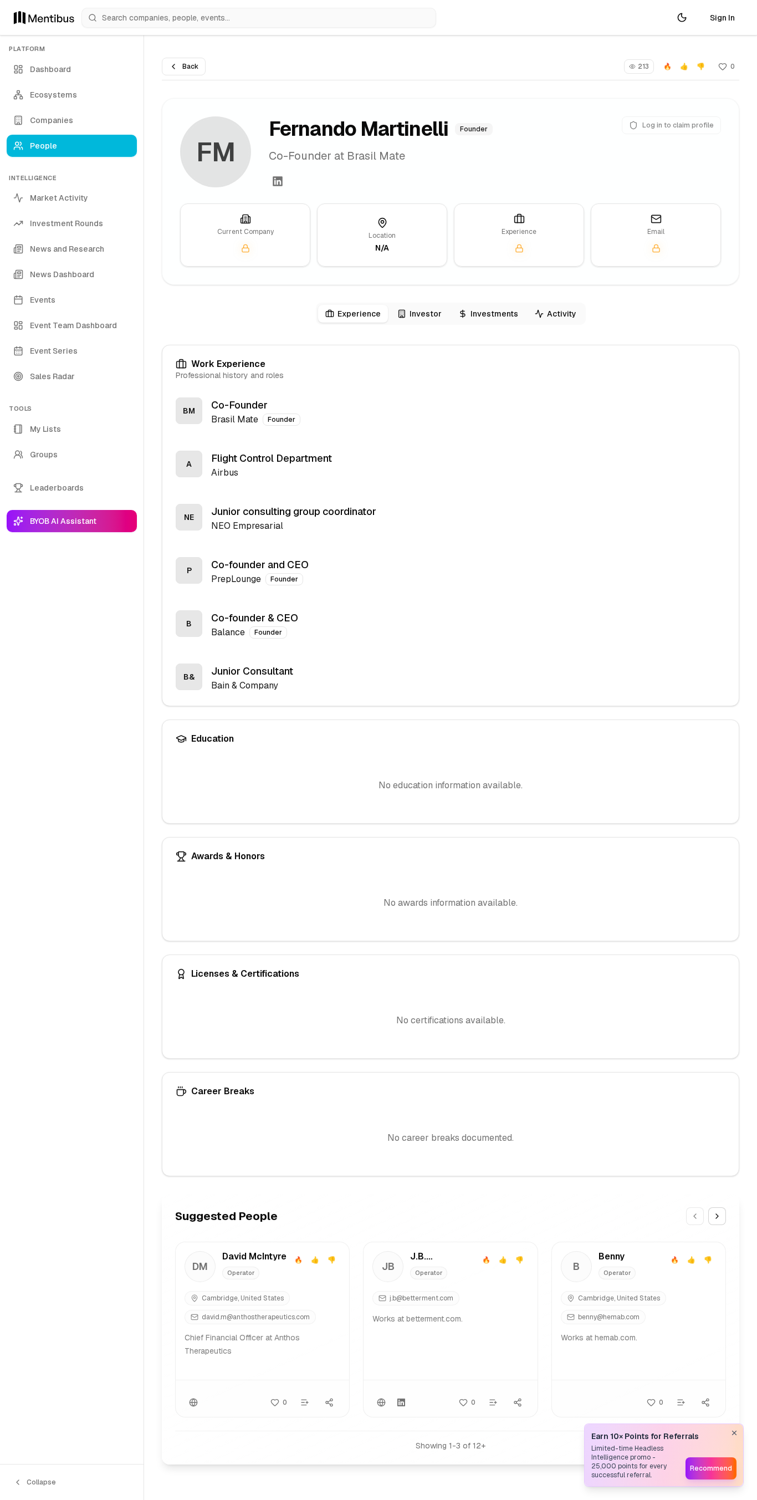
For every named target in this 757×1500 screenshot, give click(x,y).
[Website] (193, 1402)
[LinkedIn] (278, 181)
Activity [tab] (561, 314)
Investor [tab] (426, 314)
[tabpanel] (450, 760)
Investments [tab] (494, 314)
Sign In (722, 18)
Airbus (224, 472)
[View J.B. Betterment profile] (450, 1329)
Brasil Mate (234, 419)
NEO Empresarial (247, 526)
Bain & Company (244, 685)
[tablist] (451, 314)
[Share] (329, 1402)
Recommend (711, 1468)
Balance (228, 632)
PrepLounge (236, 579)
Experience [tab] (359, 314)
